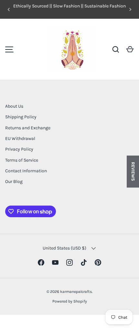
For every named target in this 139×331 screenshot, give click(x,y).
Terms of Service (21, 160)
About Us (14, 106)
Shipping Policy (21, 117)
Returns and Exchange (27, 128)
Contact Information (26, 171)
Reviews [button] (133, 171)
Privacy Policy (19, 149)
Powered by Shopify (69, 301)
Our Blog (14, 181)
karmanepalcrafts (76, 291)
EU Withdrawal (20, 138)
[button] (130, 49)
